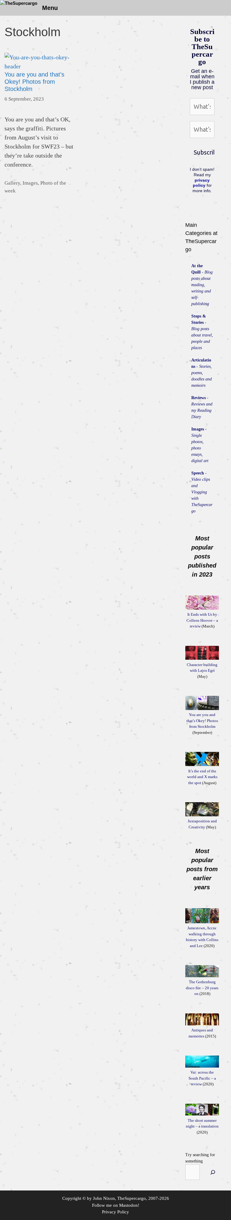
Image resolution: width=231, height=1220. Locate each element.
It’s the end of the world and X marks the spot (202, 777)
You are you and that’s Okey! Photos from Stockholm (34, 81)
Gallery (12, 183)
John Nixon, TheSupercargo (119, 1198)
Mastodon (128, 1205)
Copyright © (74, 1198)
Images (30, 183)
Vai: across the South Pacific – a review (202, 1078)
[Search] (213, 1172)
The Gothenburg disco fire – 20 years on (202, 988)
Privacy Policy (115, 1211)
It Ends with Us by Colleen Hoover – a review (202, 620)
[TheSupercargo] (18, 3)
